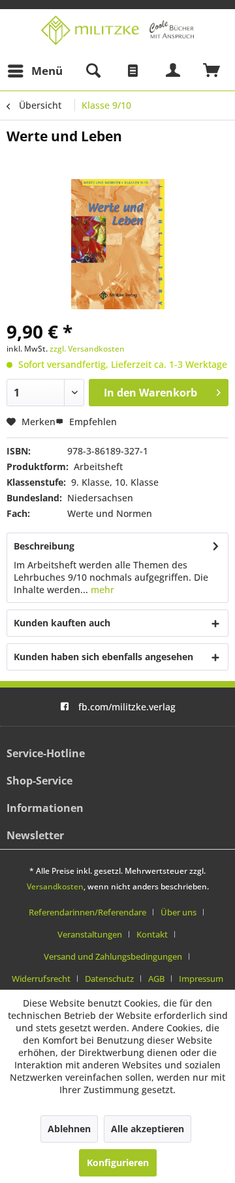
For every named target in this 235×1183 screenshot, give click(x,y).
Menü (47, 70)
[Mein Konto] (174, 71)
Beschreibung (44, 546)
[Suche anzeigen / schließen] (93, 71)
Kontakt (152, 934)
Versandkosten (55, 886)
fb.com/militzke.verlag (127, 707)
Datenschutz (109, 978)
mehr (101, 589)
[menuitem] (34, 71)
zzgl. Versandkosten (87, 348)
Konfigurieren (118, 1162)
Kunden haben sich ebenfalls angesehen (103, 656)
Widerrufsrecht (41, 978)
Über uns (178, 912)
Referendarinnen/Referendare (87, 912)
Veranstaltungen (89, 934)
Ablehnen (69, 1128)
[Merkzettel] (133, 71)
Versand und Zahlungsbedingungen (113, 956)
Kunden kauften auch (62, 623)
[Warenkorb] (212, 71)
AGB (156, 978)
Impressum (201, 978)
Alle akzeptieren (147, 1128)
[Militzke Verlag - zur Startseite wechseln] (117, 30)
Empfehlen (92, 421)
